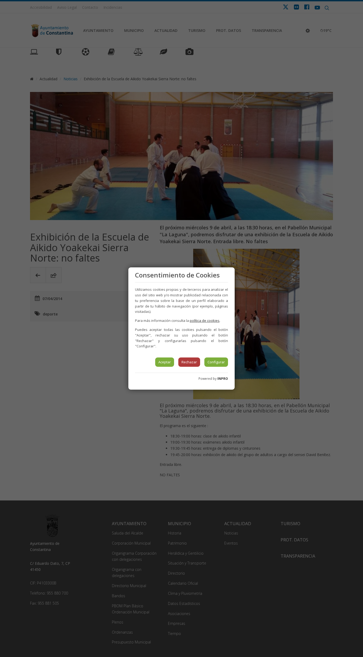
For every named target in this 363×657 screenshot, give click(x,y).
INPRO (222, 378)
